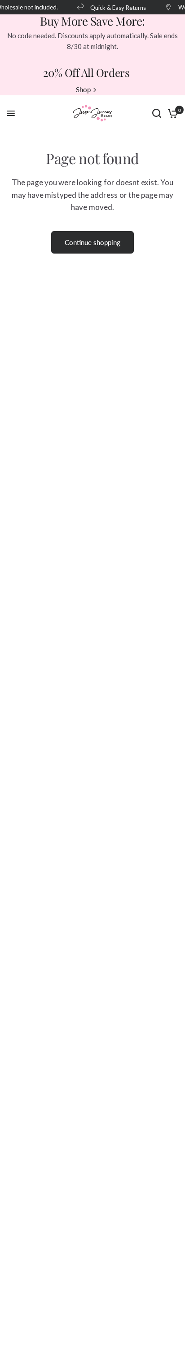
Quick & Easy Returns (117, 7)
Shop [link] (83, 89)
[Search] (156, 113)
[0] (171, 113)
